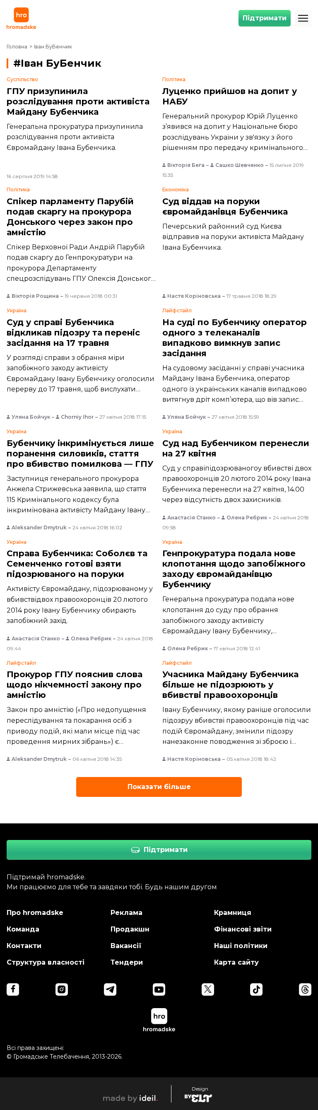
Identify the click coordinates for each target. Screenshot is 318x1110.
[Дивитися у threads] (305, 989)
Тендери (127, 962)
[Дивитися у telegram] (110, 989)
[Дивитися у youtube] (159, 989)
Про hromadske (35, 913)
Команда (23, 929)
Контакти (24, 946)
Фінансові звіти (243, 929)
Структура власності (45, 962)
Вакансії (126, 946)
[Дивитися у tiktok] (256, 989)
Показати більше (159, 787)
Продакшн (130, 929)
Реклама (126, 913)
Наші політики (240, 946)
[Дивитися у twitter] (208, 989)
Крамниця (232, 913)
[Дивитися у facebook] (13, 989)
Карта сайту (236, 962)
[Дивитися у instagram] (61, 989)
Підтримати (265, 18)
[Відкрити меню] (303, 18)
